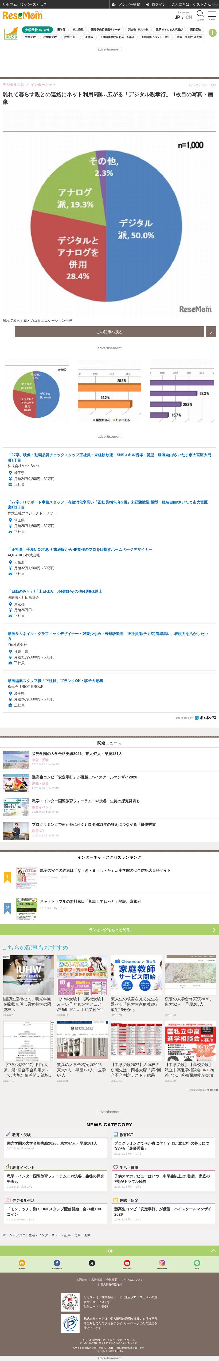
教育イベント (23, 1167)
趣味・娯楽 (129, 1200)
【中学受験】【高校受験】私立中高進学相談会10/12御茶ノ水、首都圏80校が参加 (189, 1070)
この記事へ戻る (109, 332)
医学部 (61, 29)
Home (22, 1268)
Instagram (162, 1268)
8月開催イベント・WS (155, 37)
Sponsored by (184, 717)
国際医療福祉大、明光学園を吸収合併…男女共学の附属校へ (27, 1004)
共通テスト (71, 37)
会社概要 (111, 1279)
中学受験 (30, 37)
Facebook (57, 1268)
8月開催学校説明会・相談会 (118, 37)
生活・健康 (129, 1167)
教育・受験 (21, 1134)
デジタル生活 (23, 1200)
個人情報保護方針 (111, 1284)
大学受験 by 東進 (37, 30)
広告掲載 (96, 1279)
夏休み (89, 37)
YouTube (127, 1268)
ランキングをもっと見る (109, 930)
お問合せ (81, 1279)
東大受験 (78, 29)
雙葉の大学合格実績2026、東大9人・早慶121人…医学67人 (81, 1070)
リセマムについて (132, 1279)
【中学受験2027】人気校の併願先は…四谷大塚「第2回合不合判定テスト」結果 (136, 1070)
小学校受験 (50, 37)
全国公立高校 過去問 (189, 37)
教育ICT (126, 1134)
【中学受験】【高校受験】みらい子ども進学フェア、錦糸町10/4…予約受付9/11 (81, 1004)
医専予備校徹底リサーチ (105, 29)
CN (189, 17)
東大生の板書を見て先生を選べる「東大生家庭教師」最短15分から (135, 1004)
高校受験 (195, 29)
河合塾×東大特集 (138, 29)
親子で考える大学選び (169, 29)
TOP (110, 1251)
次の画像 (211, 331)
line (197, 1268)
